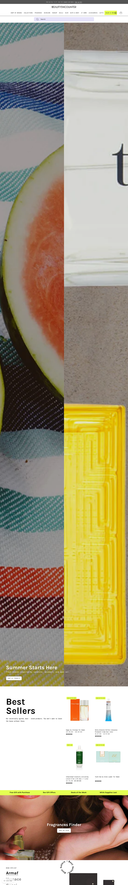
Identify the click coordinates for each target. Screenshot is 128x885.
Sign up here (78, 2)
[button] (28, 13)
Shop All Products (14, 678)
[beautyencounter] (64, 7)
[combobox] (64, 19)
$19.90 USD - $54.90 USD (74, 732)
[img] (69, 734)
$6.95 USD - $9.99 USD (102, 734)
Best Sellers (8, 706)
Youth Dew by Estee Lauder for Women (107, 777)
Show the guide (64, 830)
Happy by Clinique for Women (75, 730)
